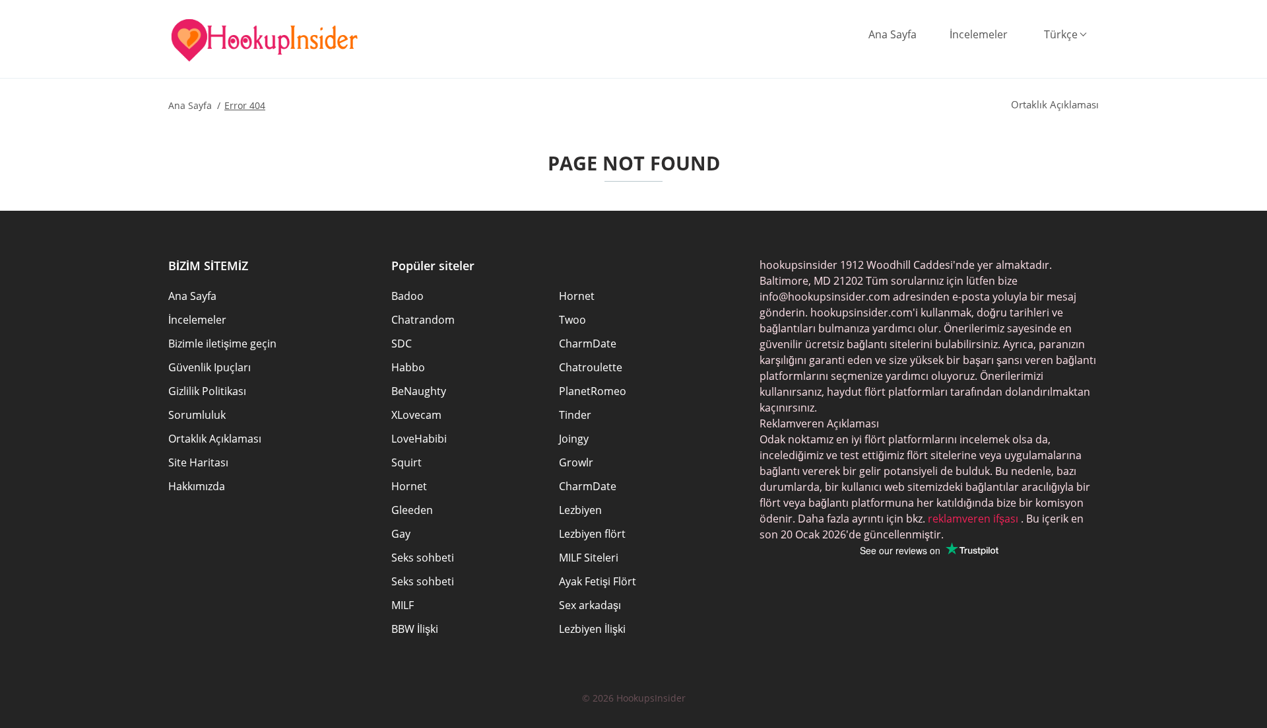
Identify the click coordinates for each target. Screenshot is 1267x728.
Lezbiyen (580, 510)
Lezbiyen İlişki (592, 629)
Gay (400, 534)
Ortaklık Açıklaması (214, 438)
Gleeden (412, 510)
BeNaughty (418, 391)
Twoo (572, 319)
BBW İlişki (414, 629)
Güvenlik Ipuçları (209, 367)
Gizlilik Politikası (207, 391)
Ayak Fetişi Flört (597, 581)
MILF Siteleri (588, 557)
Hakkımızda (196, 486)
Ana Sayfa (892, 34)
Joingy (574, 438)
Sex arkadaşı (590, 605)
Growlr (576, 462)
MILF (402, 605)
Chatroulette (590, 367)
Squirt (406, 462)
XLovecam (416, 415)
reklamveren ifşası (971, 518)
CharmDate (587, 343)
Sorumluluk (197, 415)
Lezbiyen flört (592, 534)
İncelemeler (979, 34)
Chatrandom (423, 319)
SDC (401, 343)
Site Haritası (198, 462)
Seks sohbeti (422, 557)
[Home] (264, 40)
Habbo (408, 367)
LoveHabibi (419, 438)
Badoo (407, 296)
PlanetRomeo (592, 391)
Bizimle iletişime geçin (222, 343)
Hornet (577, 296)
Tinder (575, 415)
